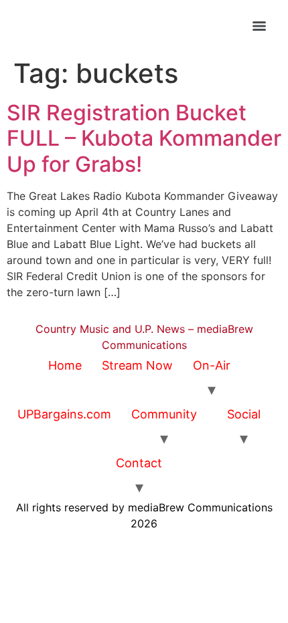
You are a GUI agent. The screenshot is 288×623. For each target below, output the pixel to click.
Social (244, 414)
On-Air (211, 365)
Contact (139, 463)
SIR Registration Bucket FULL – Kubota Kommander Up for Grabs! (144, 138)
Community (164, 414)
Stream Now (137, 365)
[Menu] (259, 26)
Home (65, 365)
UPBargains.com (64, 414)
